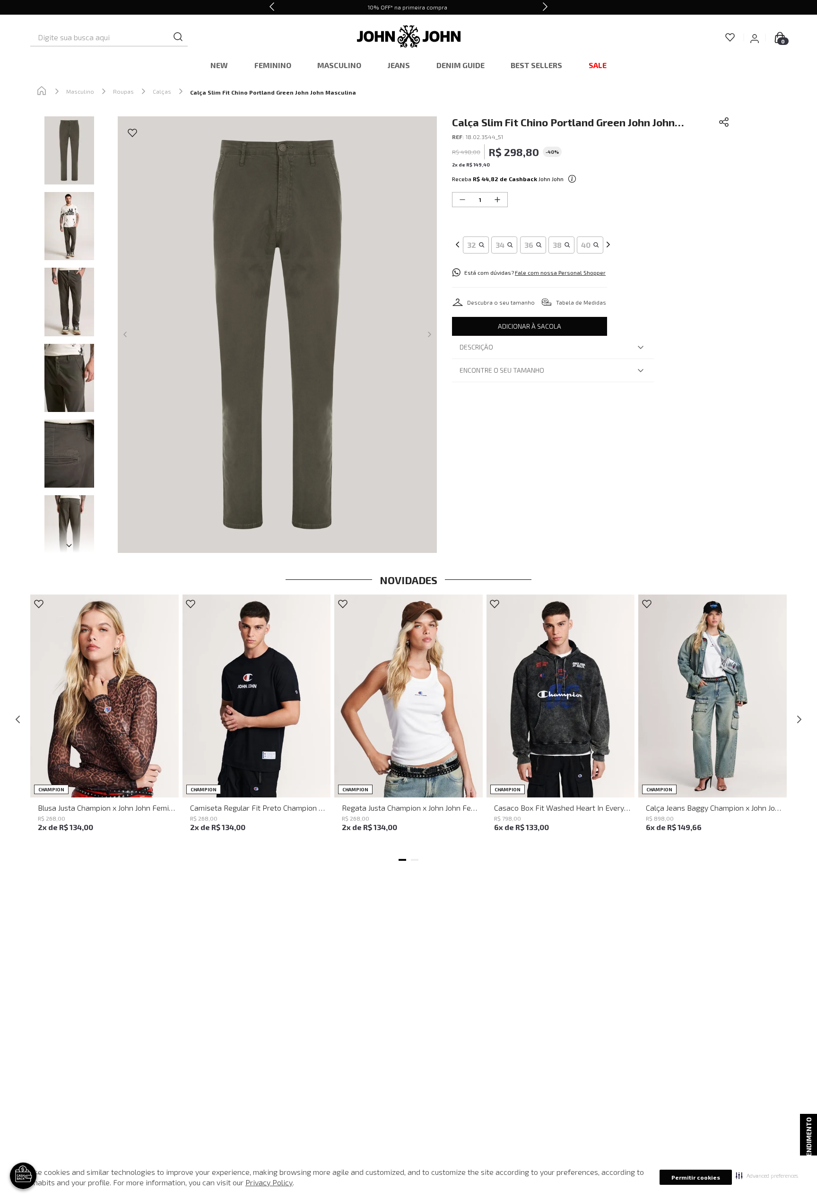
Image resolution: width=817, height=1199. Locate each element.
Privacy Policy (269, 1182)
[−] (462, 200)
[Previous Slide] (272, 7)
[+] (497, 200)
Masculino (80, 91)
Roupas (123, 91)
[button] (767, 1175)
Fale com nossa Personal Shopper (560, 272)
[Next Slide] (545, 7)
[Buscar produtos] (178, 37)
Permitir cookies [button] (695, 1177)
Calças (162, 91)
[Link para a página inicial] (41, 91)
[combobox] (109, 37)
